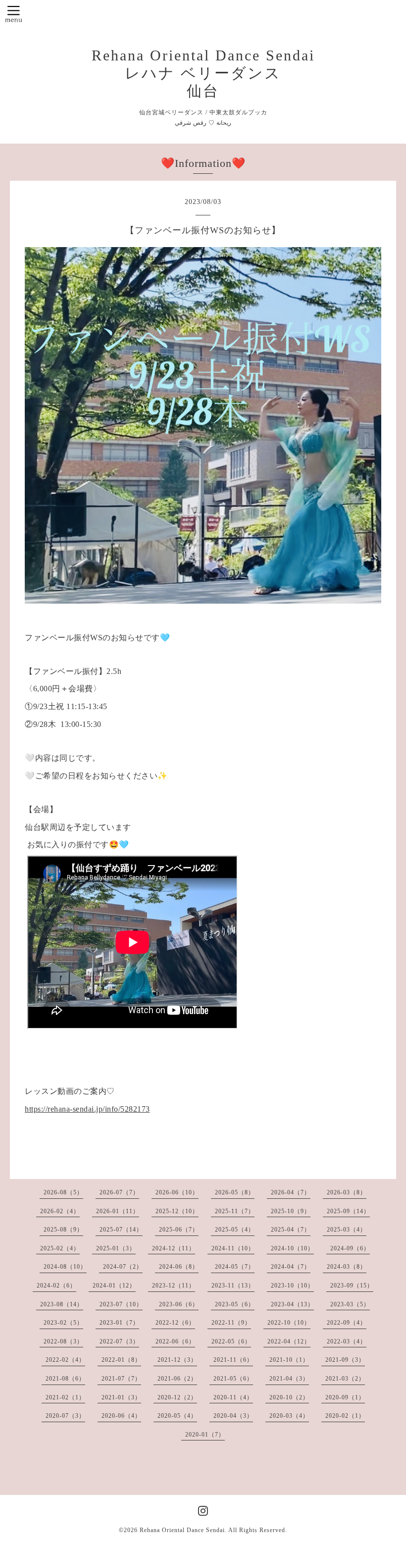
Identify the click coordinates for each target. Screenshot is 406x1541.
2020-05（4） (177, 1415)
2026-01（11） (117, 1211)
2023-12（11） (173, 1285)
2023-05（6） (234, 1304)
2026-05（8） (234, 1192)
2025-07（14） (121, 1229)
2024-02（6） (56, 1285)
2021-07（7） (121, 1378)
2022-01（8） (121, 1359)
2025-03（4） (346, 1229)
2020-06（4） (121, 1415)
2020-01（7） (205, 1434)
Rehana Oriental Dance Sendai (182, 1530)
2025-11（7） (234, 1211)
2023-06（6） (179, 1304)
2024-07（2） (123, 1266)
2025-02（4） (60, 1248)
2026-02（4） (60, 1211)
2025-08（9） (63, 1229)
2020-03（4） (289, 1415)
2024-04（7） (290, 1266)
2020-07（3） (65, 1415)
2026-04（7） (290, 1192)
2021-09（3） (345, 1359)
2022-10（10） (288, 1322)
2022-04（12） (288, 1341)
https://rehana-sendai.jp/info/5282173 (87, 1109)
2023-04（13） (292, 1304)
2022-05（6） (231, 1341)
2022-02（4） (65, 1359)
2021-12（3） (177, 1359)
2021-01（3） (121, 1397)
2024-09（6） (350, 1248)
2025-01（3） (116, 1248)
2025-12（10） (177, 1211)
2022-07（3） (119, 1341)
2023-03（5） (350, 1304)
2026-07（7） (119, 1192)
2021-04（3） (289, 1378)
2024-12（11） (173, 1248)
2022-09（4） (346, 1322)
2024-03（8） (346, 1266)
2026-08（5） (63, 1192)
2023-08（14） (61, 1304)
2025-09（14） (348, 1211)
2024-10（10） (292, 1248)
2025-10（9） (290, 1211)
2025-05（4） (234, 1229)
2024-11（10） (232, 1248)
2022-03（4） (346, 1341)
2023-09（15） (351, 1285)
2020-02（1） (345, 1415)
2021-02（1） (65, 1397)
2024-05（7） (234, 1266)
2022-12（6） (175, 1322)
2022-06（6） (175, 1341)
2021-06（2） (177, 1378)
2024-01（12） (114, 1285)
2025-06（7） (179, 1229)
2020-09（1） (345, 1397)
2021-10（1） (289, 1359)
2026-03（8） (346, 1192)
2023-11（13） (232, 1285)
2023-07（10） (121, 1304)
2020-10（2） (289, 1397)
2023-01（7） (119, 1322)
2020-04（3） (233, 1415)
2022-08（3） (63, 1341)
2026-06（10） (177, 1192)
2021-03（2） (345, 1378)
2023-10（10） (292, 1285)
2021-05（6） (233, 1378)
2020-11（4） (233, 1397)
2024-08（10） (65, 1266)
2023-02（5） (63, 1322)
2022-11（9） (231, 1322)
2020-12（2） (177, 1397)
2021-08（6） (65, 1378)
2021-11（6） (233, 1359)
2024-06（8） (179, 1266)
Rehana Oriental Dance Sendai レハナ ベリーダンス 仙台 (203, 73)
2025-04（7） (290, 1229)
